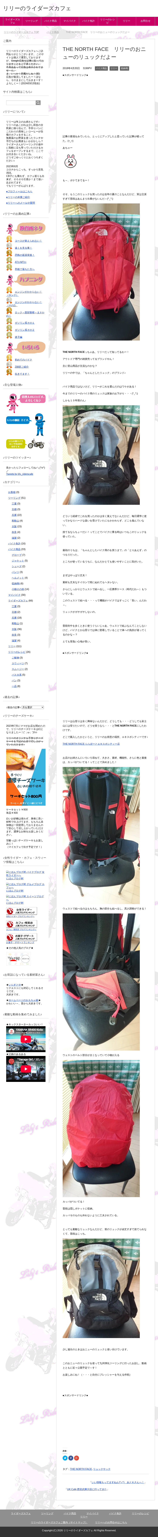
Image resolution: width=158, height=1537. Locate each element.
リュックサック (101, 1469)
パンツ (15, 572)
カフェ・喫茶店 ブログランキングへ (21, 929)
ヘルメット (18, 577)
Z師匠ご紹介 (22, 367)
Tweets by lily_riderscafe (19, 474)
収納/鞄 (124, 68)
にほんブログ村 (14, 878)
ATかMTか (20, 262)
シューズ (17, 566)
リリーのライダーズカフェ (37, 8)
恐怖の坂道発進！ (25, 255)
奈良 (14, 532)
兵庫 (14, 515)
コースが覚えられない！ (28, 241)
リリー (126, 21)
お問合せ (145, 21)
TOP (23, 32)
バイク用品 (50, 21)
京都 (14, 509)
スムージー (18, 669)
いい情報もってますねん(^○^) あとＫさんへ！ (118, 1482)
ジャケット (18, 560)
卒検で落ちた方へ (25, 269)
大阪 (14, 526)
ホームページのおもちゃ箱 (23, 1000)
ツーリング (31, 21)
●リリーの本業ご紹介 (18, 197)
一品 (14, 686)
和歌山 (15, 520)
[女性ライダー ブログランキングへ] (21, 913)
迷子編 (18, 337)
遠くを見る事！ (23, 248)
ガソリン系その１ (25, 323)
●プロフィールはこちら (19, 191)
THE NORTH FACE (81, 1469)
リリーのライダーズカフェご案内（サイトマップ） (59, 1522)
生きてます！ (22, 374)
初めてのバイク (23, 359)
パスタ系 (17, 674)
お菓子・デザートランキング (20, 942)
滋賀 (14, 538)
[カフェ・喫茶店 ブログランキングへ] (21, 926)
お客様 (12, 492)
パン (14, 680)
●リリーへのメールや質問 (20, 203)
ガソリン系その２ (25, 330)
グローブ (17, 555)
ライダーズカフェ (12, 21)
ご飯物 (15, 657)
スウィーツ (18, 663)
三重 (14, 503)
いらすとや (15, 984)
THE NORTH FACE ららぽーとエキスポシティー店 (91, 744)
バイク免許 (88, 21)
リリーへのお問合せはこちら (111, 1522)
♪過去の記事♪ (13, 707)
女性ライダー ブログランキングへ (20, 916)
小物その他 (18, 589)
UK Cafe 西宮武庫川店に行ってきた (87, 1489)
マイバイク (69, 21)
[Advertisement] (106, 98)
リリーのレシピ (107, 21)
